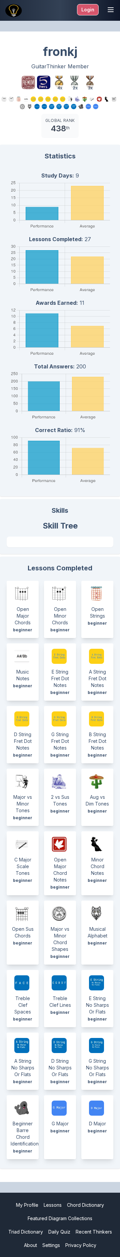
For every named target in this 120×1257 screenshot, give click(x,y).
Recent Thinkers (94, 1232)
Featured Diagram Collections (60, 1218)
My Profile (27, 1205)
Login (87, 9)
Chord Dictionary (85, 1205)
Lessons (53, 1205)
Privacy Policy (80, 1245)
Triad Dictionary (25, 1232)
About (30, 1245)
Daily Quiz (59, 1232)
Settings (51, 1245)
